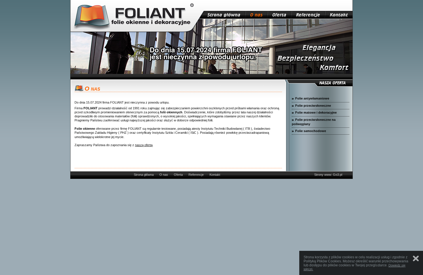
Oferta (178, 174)
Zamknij (416, 258)
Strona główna (144, 174)
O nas (163, 174)
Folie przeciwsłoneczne (313, 105)
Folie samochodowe (310, 131)
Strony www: (323, 174)
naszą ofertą (144, 145)
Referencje (196, 174)
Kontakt (214, 174)
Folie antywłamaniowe (312, 98)
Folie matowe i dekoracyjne (316, 112)
